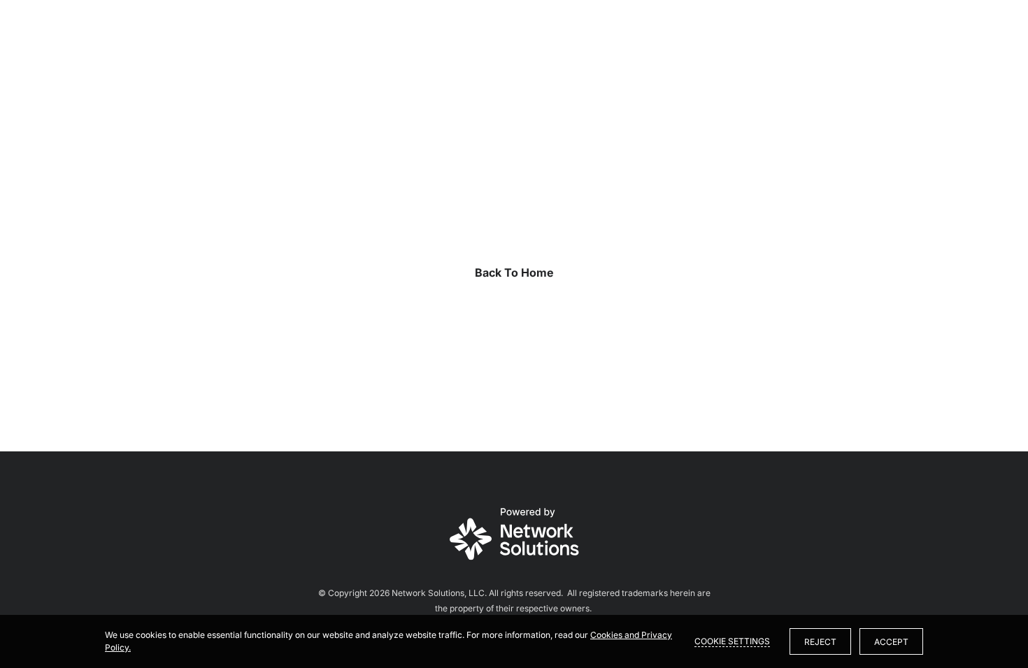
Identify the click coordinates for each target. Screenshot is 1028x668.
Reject (820, 642)
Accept (891, 642)
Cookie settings (732, 641)
